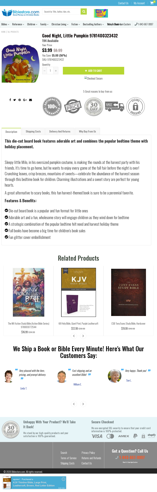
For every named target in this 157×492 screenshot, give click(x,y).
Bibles (4, 24)
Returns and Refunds (91, 458)
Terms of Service (69, 458)
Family (43, 24)
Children (31, 24)
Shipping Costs (68, 463)
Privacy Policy (88, 453)
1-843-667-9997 (145, 24)
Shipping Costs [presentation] (33, 131)
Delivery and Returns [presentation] (59, 131)
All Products (13, 31)
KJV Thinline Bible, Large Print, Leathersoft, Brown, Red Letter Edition (34, 484)
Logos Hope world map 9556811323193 (78, 323)
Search (64, 453)
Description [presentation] (11, 132)
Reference (17, 24)
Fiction (74, 24)
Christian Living (59, 24)
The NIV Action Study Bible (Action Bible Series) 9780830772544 (128, 325)
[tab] (11, 131)
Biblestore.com (18, 472)
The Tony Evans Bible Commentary (28, 323)
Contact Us (123, 3)
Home (3, 31)
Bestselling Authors (92, 24)
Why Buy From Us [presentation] (87, 131)
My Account (139, 3)
